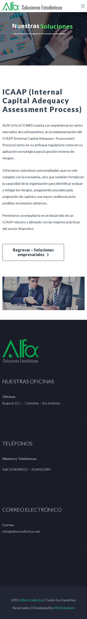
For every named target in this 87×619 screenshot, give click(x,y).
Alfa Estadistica (31, 600)
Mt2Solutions (64, 608)
